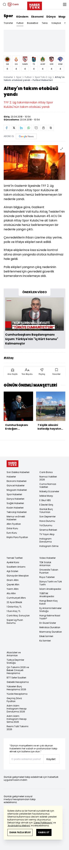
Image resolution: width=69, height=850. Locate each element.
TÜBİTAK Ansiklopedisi (46, 595)
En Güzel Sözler (47, 622)
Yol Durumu (45, 525)
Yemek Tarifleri (15, 557)
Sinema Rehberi (48, 529)
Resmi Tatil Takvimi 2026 (17, 728)
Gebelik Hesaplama (18, 682)
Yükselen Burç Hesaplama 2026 (16, 688)
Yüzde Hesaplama (17, 693)
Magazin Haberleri (17, 489)
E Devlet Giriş (46, 504)
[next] (63, 412)
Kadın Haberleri (15, 507)
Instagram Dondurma (45, 540)
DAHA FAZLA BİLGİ (20, 832)
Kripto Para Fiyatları (17, 537)
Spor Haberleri (14, 494)
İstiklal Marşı (46, 495)
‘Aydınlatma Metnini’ (18, 825)
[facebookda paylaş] (7, 128)
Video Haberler (47, 557)
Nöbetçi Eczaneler (49, 491)
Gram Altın (13, 580)
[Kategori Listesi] (64, 4)
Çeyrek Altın (13, 584)
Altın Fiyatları (14, 523)
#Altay (9, 358)
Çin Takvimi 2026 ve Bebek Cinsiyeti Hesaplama (18, 670)
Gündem (22, 16)
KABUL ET (43, 832)
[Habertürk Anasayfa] (34, 5)
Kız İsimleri (45, 640)
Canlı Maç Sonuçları (18, 615)
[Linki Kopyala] (51, 128)
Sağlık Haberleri (15, 503)
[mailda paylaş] (36, 128)
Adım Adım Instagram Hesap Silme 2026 (16, 718)
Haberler (8, 77)
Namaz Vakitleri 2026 (48, 478)
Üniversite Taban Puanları (48, 571)
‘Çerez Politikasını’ (43, 822)
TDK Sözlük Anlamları (45, 564)
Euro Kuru (12, 532)
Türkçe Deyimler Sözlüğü (15, 661)
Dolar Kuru (12, 528)
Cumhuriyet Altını (16, 597)
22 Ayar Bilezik (14, 602)
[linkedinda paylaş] (21, 128)
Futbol (20, 23)
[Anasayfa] (12, 463)
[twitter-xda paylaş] (14, 128)
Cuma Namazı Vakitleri (47, 485)
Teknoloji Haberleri (17, 512)
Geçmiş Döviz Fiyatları (14, 700)
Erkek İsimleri (46, 636)
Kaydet (51, 759)
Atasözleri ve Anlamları (14, 654)
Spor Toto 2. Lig (43, 77)
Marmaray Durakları (50, 631)
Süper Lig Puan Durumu (15, 621)
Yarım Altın (13, 588)
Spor (8, 15)
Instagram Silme (48, 546)
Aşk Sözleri (12, 571)
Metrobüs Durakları (49, 627)
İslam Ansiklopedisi (50, 588)
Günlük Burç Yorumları (46, 511)
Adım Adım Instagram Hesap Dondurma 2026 (16, 708)
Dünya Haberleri (15, 498)
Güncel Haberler (15, 485)
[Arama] (4, 4)
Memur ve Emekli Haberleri (16, 518)
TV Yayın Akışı (46, 534)
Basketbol (32, 23)
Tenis (45, 23)
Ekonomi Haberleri (16, 481)
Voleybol (56, 23)
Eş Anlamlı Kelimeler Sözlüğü (50, 610)
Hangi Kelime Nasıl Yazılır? (49, 617)
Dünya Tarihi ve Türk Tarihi (50, 583)
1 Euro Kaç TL (13, 611)
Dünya (51, 16)
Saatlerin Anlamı (16, 566)
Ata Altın (11, 593)
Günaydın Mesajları (18, 575)
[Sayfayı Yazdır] (43, 128)
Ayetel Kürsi (13, 562)
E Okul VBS (45, 500)
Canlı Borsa (46, 472)
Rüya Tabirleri (47, 577)
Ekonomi (37, 16)
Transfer (8, 23)
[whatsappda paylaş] (29, 128)
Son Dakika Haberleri (18, 472)
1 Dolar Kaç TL (14, 606)
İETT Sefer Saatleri (16, 677)
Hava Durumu (47, 521)
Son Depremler (47, 516)
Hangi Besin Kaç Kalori (48, 602)
